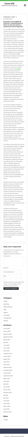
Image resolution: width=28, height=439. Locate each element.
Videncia (5, 321)
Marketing (6, 304)
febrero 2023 (6, 389)
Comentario (7, 256)
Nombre (6, 268)
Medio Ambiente (7, 307)
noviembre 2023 (7, 370)
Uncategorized (7, 19)
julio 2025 (5, 342)
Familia (5, 301)
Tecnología (6, 315)
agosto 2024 (6, 359)
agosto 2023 (6, 378)
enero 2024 (6, 364)
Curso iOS (9, 3)
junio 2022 (6, 398)
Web (4, 276)
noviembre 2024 (7, 353)
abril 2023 (6, 384)
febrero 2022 (6, 406)
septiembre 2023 (8, 376)
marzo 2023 (6, 387)
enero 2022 (6, 409)
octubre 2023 (7, 373)
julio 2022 (5, 395)
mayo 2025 (6, 345)
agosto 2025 (6, 339)
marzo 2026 (6, 328)
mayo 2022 (6, 401)
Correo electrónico (8, 272)
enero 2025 (6, 351)
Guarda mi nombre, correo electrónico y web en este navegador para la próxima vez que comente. (13, 284)
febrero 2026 (6, 331)
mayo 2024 (6, 362)
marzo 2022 (6, 403)
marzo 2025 (6, 348)
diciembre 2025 (7, 334)
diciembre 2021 (7, 412)
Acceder (5, 420)
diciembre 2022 (7, 392)
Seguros (5, 312)
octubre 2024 (7, 356)
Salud (4, 309)
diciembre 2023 (7, 367)
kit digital (18, 69)
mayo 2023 (6, 381)
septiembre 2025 (8, 337)
